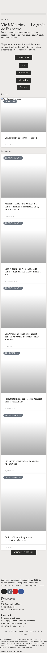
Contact (6, 615)
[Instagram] (4, 591)
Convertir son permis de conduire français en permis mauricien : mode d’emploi (22, 336)
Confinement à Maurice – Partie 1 (21, 137)
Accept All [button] (18, 651)
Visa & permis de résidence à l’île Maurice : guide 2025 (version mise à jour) (22, 271)
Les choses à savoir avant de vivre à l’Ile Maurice (21, 462)
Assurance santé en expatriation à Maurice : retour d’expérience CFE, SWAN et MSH (22, 206)
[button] (23, 14)
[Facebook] (21, 591)
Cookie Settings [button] (6, 651)
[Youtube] (15, 591)
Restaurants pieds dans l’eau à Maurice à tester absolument (23, 400)
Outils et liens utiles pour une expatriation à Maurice (19, 539)
